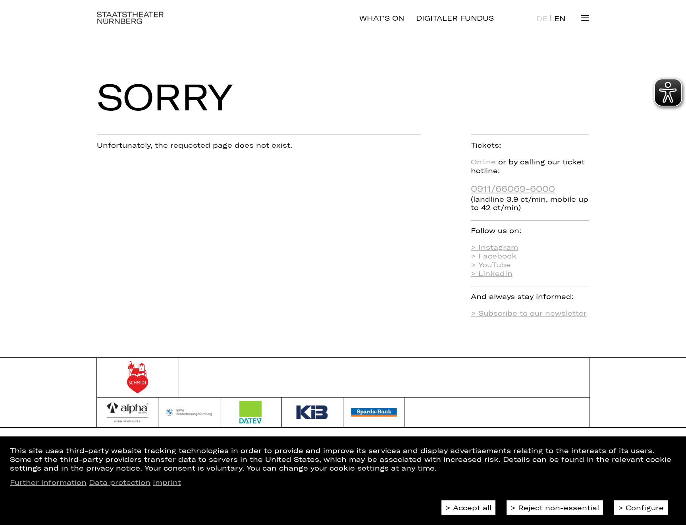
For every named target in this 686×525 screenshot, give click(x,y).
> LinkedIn (492, 273)
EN (559, 18)
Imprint (167, 482)
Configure (645, 507)
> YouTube (491, 264)
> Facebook (493, 255)
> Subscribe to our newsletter (529, 313)
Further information (48, 482)
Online (483, 161)
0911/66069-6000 (513, 188)
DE (541, 18)
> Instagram (494, 247)
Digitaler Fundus (455, 17)
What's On (381, 17)
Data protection (119, 482)
